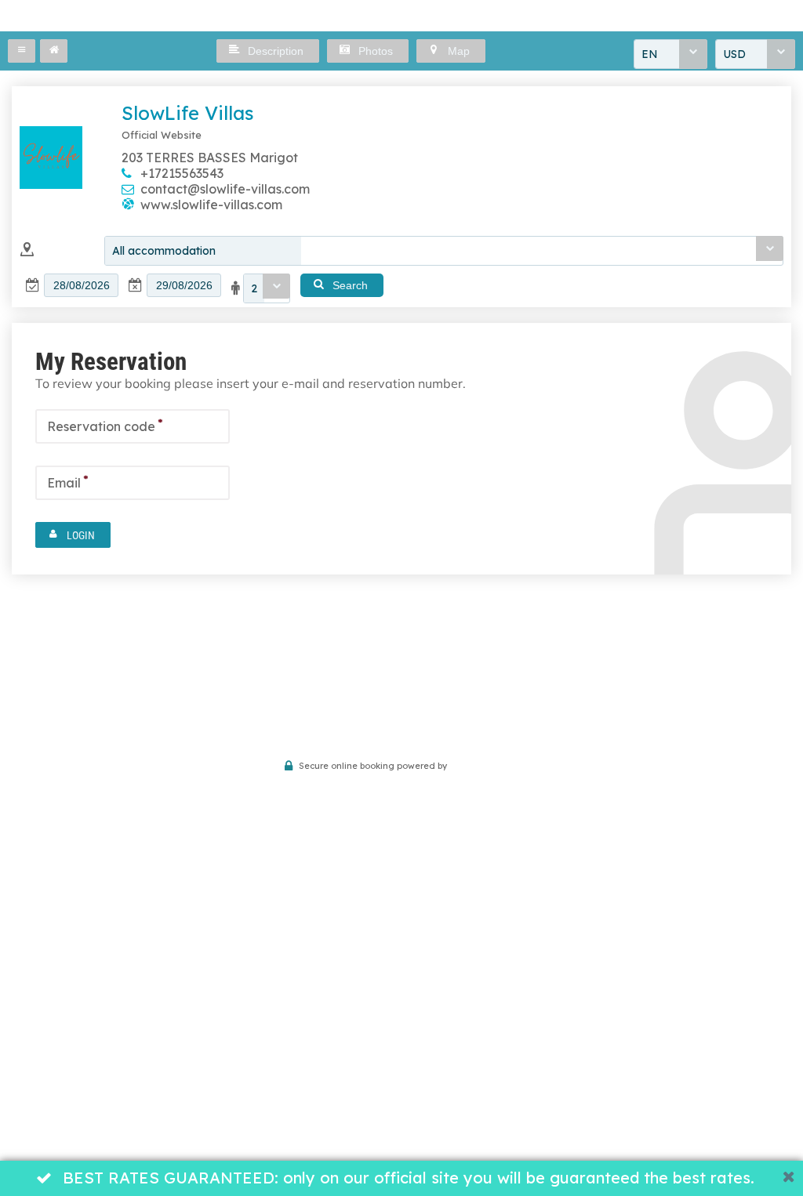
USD (734, 54)
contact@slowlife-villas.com (225, 189)
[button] (21, 51)
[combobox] (670, 54)
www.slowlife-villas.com (211, 204)
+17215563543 (181, 173)
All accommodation (164, 251)
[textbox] (81, 285)
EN (649, 54)
